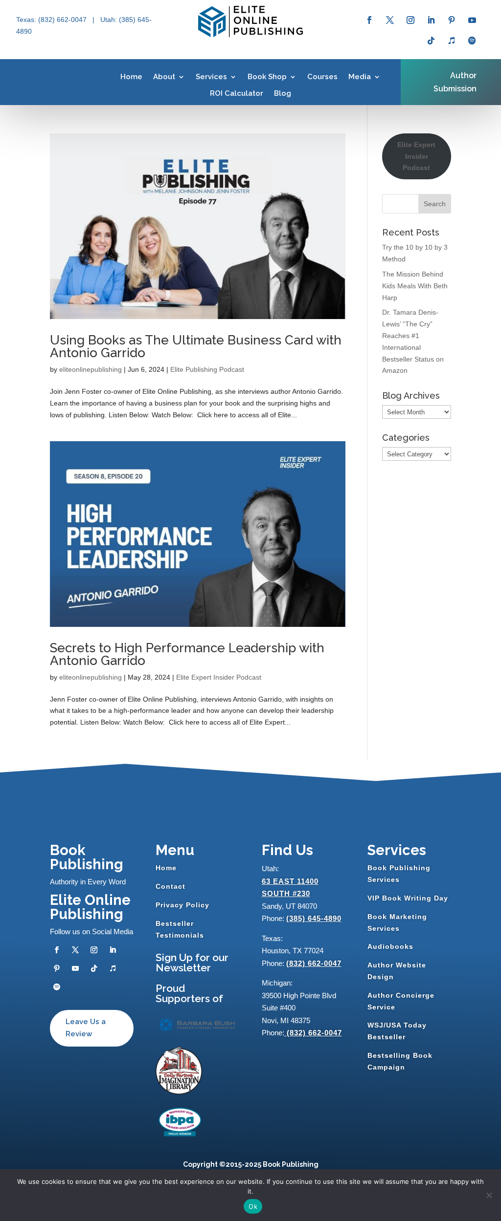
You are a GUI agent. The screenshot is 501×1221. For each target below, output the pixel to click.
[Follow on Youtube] (472, 20)
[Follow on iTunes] (451, 40)
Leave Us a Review (86, 1028)
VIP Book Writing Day (407, 898)
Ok (253, 1206)
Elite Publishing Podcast (207, 369)
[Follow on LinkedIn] (431, 20)
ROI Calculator (236, 93)
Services (211, 76)
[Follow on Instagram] (410, 20)
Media (359, 76)
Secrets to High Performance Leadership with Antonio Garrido (187, 654)
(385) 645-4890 (314, 918)
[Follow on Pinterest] (451, 20)
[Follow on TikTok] (431, 40)
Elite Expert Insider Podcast (218, 677)
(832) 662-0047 (314, 963)
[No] (489, 1195)
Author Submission (455, 82)
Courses (322, 76)
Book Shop (267, 76)
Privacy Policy (182, 905)
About (164, 76)
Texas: (27, 19)
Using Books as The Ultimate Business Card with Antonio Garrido (196, 346)
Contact (170, 886)
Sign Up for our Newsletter (192, 962)
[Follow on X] (390, 20)
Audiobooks (390, 946)
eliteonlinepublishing (90, 369)
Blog (282, 93)
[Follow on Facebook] (369, 20)
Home (131, 76)
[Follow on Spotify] (472, 40)
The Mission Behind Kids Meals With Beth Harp (415, 285)
